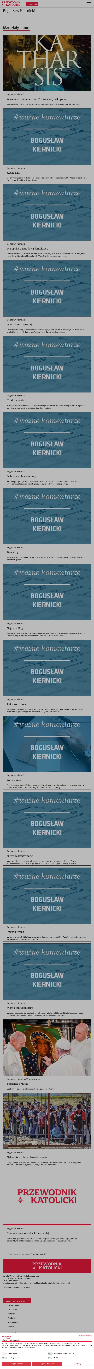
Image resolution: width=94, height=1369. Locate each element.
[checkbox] (4, 1353)
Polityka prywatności (85, 1335)
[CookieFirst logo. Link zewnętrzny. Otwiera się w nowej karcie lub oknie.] (6, 1337)
